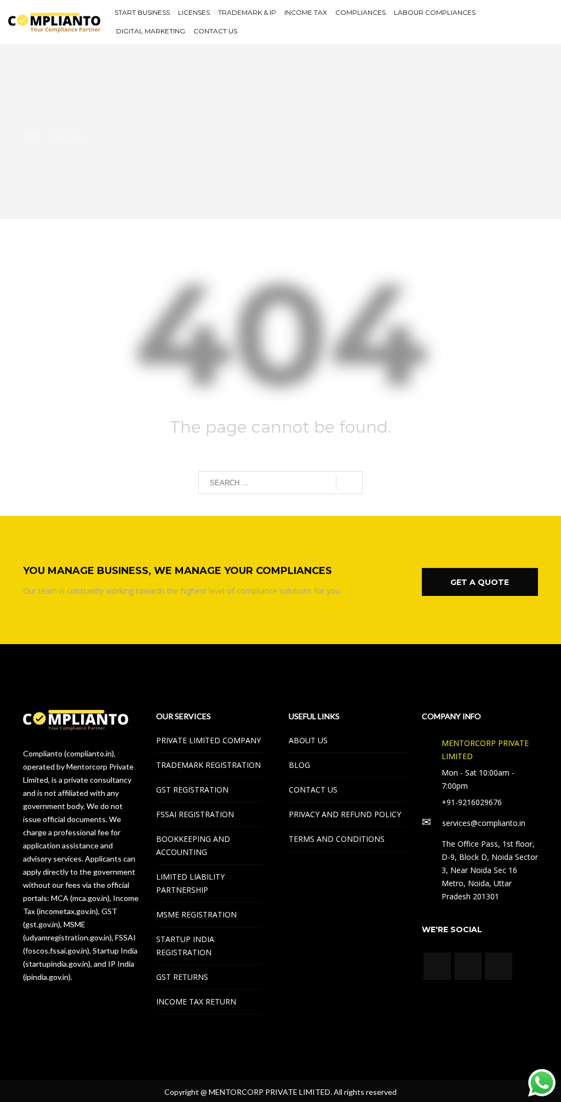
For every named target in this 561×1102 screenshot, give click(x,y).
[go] (349, 483)
